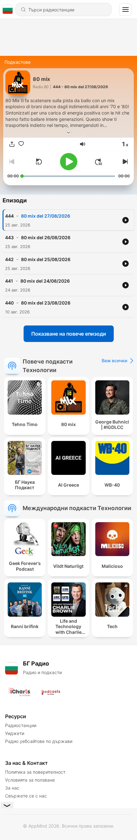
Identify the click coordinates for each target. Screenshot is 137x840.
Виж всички (114, 360)
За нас (12, 788)
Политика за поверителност (35, 772)
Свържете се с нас (26, 795)
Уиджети (14, 733)
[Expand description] (68, 132)
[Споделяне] (12, 144)
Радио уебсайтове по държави (38, 741)
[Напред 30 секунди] (98, 162)
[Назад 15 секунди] (38, 162)
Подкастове (17, 62)
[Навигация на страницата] (125, 9)
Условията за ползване (30, 780)
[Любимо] (21, 144)
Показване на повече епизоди (68, 334)
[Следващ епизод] (124, 162)
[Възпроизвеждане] (68, 161)
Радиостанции (20, 725)
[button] (82, 144)
